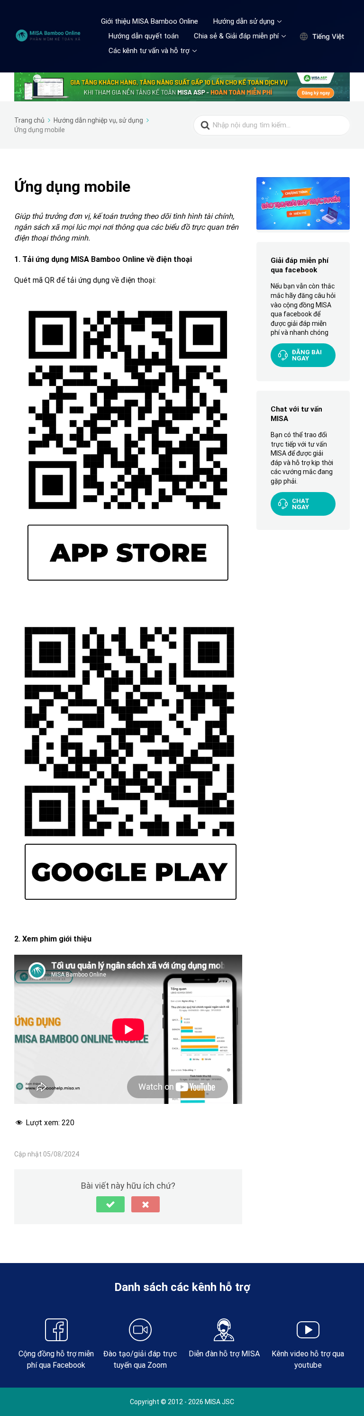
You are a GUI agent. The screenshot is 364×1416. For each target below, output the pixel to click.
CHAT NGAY (300, 504)
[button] (110, 1204)
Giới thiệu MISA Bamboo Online (149, 21)
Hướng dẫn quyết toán (144, 36)
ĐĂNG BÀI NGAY (307, 355)
